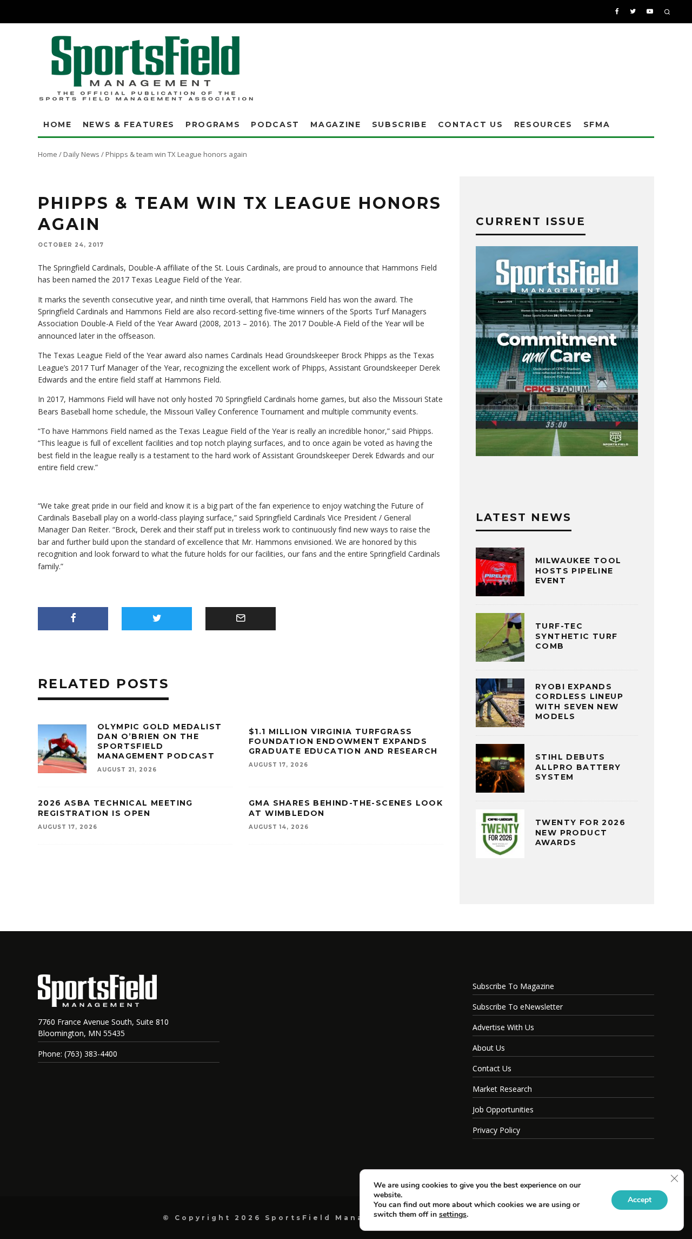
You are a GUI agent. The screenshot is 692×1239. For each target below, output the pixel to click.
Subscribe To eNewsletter (518, 1006)
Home (57, 124)
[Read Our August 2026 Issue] (557, 352)
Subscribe (399, 124)
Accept (639, 1200)
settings (453, 1215)
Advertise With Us (503, 1027)
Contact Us (470, 124)
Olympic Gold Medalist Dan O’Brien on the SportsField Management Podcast (159, 741)
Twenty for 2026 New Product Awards (580, 832)
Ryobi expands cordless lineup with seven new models (579, 701)
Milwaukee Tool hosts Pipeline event (578, 570)
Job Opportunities (503, 1109)
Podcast (275, 124)
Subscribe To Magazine (513, 986)
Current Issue (530, 221)
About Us (489, 1048)
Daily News (81, 154)
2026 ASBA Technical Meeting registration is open (115, 808)
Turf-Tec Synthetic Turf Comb (576, 635)
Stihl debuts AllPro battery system (578, 766)
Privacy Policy (496, 1130)
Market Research (502, 1089)
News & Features (129, 124)
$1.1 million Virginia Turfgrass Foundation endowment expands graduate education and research (343, 741)
